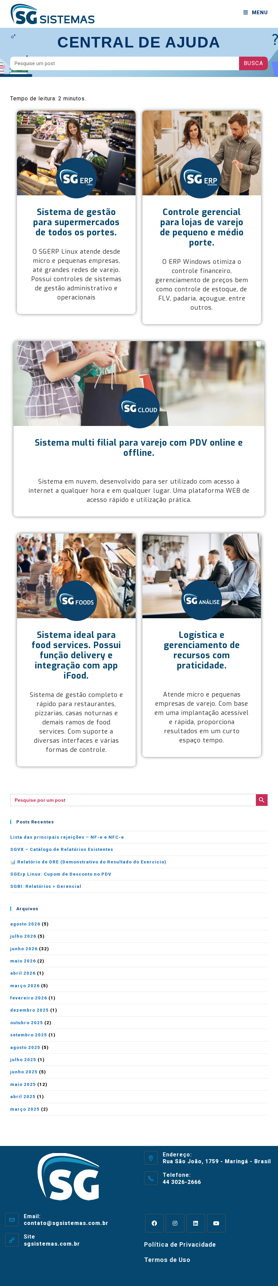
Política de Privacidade (180, 1244)
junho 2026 (24, 948)
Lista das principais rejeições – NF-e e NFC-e (67, 837)
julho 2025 (23, 1059)
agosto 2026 (25, 924)
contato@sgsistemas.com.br (66, 1223)
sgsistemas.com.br (52, 1244)
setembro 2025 (28, 1034)
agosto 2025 (25, 1047)
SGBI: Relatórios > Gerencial (45, 886)
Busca (253, 63)
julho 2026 (23, 936)
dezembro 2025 (29, 1010)
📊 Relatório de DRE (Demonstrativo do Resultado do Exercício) (88, 861)
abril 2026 (23, 973)
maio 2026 (23, 960)
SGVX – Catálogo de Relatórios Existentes (61, 849)
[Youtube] (216, 1223)
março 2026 (25, 985)
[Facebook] (154, 1223)
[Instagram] (175, 1223)
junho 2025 (24, 1071)
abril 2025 (23, 1096)
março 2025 (25, 1109)
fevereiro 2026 (28, 997)
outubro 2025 (26, 1022)
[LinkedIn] (195, 1223)
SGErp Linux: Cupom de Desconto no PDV (61, 874)
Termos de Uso (167, 1259)
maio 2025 (23, 1084)
